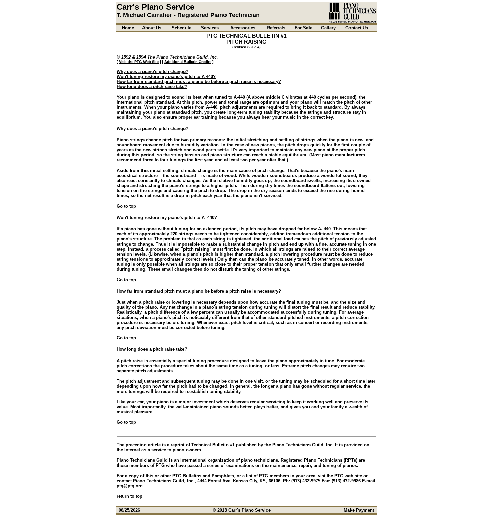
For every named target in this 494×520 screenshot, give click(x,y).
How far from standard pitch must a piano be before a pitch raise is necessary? (199, 81)
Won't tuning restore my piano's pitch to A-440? (166, 76)
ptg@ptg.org (130, 485)
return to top (129, 496)
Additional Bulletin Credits (187, 62)
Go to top (126, 206)
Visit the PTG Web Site (139, 62)
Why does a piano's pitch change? (152, 71)
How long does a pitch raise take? (152, 86)
